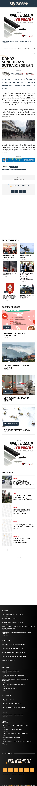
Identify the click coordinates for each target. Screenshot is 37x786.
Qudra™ (28, 785)
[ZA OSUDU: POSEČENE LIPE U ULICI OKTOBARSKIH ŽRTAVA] (7, 496)
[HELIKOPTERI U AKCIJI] (27, 248)
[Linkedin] (16, 770)
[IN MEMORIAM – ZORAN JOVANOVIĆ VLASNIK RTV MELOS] (7, 525)
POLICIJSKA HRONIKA (8, 660)
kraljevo (14, 166)
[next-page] (6, 550)
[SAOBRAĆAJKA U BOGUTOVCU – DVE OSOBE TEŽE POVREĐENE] (7, 482)
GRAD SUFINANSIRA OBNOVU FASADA (13, 684)
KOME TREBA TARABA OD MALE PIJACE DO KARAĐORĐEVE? (23, 540)
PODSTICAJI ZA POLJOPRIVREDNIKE (13, 675)
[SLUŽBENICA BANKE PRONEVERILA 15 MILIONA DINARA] (7, 510)
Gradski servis (11, 424)
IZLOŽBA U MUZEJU (8, 699)
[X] (20, 191)
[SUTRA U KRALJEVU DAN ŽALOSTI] (10, 266)
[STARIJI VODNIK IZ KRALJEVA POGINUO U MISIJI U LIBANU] (10, 288)
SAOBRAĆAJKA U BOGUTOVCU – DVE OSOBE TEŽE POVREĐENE (23, 483)
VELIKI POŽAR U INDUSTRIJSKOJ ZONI (13, 652)
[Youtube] (24, 191)
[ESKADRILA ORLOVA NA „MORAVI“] (27, 288)
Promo (7, 327)
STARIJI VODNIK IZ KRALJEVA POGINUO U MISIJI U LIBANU (10, 297)
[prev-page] (3, 550)
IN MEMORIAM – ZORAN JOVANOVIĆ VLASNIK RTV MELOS (23, 526)
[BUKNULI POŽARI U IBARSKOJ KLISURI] (18, 352)
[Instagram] (16, 191)
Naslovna (5, 41)
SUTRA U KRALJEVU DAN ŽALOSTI (9, 274)
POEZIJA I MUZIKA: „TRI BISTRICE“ (12, 715)
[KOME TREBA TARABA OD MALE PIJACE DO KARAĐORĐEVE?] (7, 539)
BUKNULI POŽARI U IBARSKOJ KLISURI (14, 644)
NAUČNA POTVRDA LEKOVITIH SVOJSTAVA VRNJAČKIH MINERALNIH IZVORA (27, 276)
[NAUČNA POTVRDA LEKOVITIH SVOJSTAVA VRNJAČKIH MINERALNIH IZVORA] (27, 266)
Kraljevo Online (21, 186)
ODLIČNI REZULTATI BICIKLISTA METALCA (15, 725)
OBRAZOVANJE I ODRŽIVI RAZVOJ (8, 256)
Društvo (8, 392)
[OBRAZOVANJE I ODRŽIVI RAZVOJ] (10, 248)
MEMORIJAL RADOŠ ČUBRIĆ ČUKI (12, 729)
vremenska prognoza (10, 169)
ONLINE (19, 785)
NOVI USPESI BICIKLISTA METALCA (12, 737)
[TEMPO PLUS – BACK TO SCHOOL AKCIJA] (18, 320)
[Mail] (21, 770)
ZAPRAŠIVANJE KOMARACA (17, 430)
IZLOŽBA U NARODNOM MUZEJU (11, 703)
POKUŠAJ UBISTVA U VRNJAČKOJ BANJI (14, 656)
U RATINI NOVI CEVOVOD (9, 688)
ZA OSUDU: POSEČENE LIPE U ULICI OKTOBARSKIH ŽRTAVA (22, 497)
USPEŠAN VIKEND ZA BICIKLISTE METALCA (15, 733)
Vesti (12, 41)
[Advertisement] (18, 215)
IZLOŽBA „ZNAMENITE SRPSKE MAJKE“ (14, 707)
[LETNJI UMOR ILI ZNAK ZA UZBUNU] (18, 385)
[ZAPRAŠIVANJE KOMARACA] (18, 417)
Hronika (8, 359)
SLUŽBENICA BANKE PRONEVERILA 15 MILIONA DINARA (21, 512)
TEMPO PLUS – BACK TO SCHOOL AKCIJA (15, 334)
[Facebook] (13, 191)
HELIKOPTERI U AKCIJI (9, 618)
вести (22, 169)
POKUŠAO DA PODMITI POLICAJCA (12, 648)
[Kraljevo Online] (18, 3)
